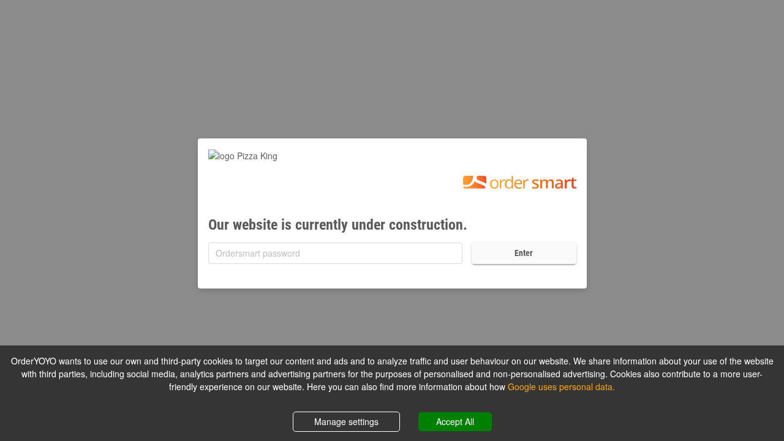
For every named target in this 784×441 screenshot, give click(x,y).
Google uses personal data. (561, 386)
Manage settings (346, 421)
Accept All (455, 421)
